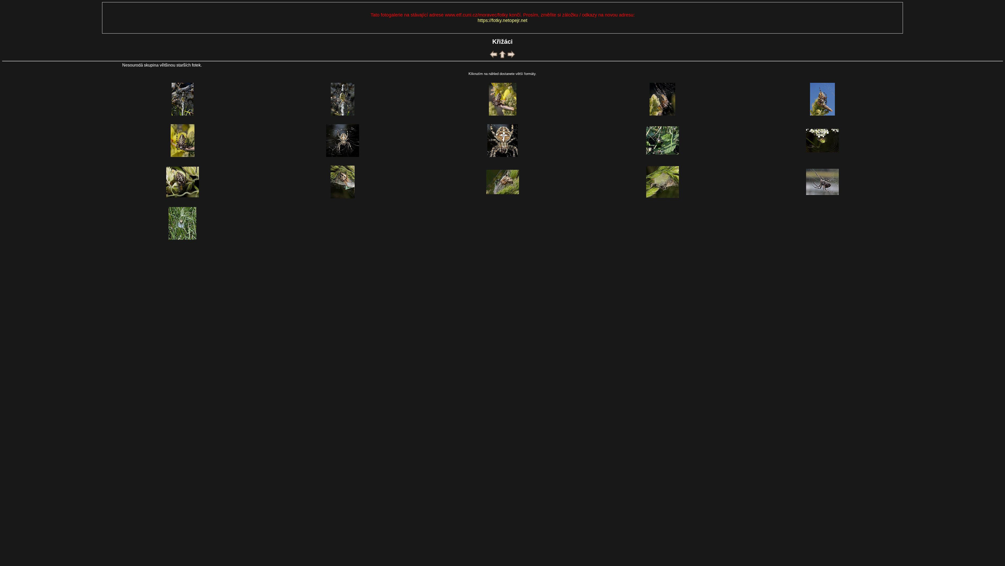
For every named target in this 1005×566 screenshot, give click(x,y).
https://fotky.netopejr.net (502, 20)
